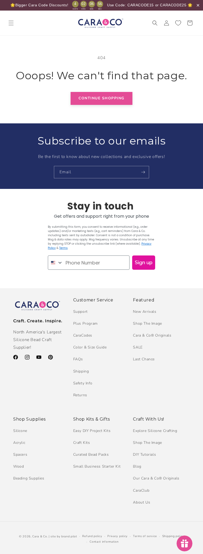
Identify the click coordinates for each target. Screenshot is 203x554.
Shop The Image (147, 323)
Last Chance (144, 359)
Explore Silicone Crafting (155, 430)
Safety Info (83, 383)
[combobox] (55, 262)
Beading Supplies (28, 478)
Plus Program (85, 323)
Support (80, 311)
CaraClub (141, 490)
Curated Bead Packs (91, 454)
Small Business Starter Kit (97, 466)
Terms (63, 248)
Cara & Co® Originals (152, 335)
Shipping (81, 371)
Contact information (104, 542)
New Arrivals (144, 311)
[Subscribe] (143, 172)
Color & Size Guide (90, 347)
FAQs (78, 359)
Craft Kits (81, 442)
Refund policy (92, 536)
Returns (80, 395)
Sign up (144, 262)
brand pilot (69, 536)
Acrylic (19, 442)
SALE (137, 347)
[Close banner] (198, 5)
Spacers (20, 454)
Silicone (20, 430)
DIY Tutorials (144, 454)
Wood (18, 466)
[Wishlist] (178, 23)
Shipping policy (173, 536)
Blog (137, 466)
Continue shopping (101, 98)
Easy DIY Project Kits (92, 430)
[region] (101, 5)
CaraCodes (82, 335)
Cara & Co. (40, 536)
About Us (141, 502)
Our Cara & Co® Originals (156, 478)
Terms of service (145, 536)
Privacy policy (117, 536)
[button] (11, 23)
